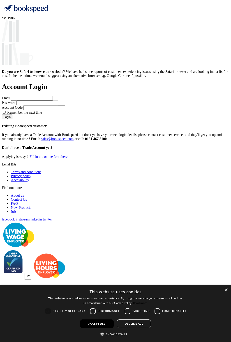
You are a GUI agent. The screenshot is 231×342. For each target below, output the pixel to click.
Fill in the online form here (48, 156)
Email (6, 98)
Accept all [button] (96, 324)
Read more (140, 303)
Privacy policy (21, 176)
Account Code (12, 107)
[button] (115, 334)
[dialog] (115, 313)
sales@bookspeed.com (57, 139)
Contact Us (19, 199)
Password (9, 103)
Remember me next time (24, 112)
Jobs (14, 211)
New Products (21, 207)
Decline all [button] (134, 324)
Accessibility (20, 180)
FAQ (14, 203)
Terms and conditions (26, 172)
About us (17, 195)
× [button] (226, 290)
